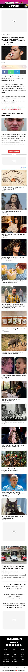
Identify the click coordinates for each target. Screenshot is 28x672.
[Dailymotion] (21, 645)
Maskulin (3, 34)
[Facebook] (7, 645)
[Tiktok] (15, 645)
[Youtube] (18, 645)
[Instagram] (10, 645)
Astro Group (24, 670)
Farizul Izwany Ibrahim (6, 571)
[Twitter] (13, 645)
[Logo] (14, 6)
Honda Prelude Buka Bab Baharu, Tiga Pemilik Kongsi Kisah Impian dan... (12, 568)
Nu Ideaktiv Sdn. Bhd (13, 670)
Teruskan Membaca (14, 151)
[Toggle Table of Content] (22, 67)
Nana (4, 44)
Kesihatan (9, 34)
